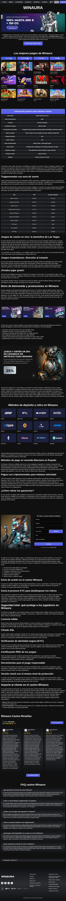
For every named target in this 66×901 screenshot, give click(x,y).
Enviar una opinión (57, 722)
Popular (8, 58)
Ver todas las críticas (33, 775)
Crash (40, 58)
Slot (56, 58)
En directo (23, 58)
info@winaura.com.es (54, 874)
